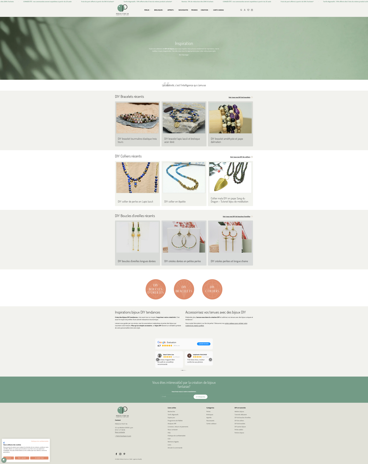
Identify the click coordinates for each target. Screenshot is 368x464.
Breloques (209, 417)
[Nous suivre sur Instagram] (120, 456)
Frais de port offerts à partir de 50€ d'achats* (49, 1)
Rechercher (171, 414)
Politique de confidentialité (176, 438)
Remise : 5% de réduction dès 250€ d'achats (149, 1)
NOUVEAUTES (183, 10)
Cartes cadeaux (211, 426)
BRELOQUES (158, 10)
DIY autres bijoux (240, 429)
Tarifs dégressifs (173, 417)
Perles (208, 414)
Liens (169, 447)
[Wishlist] (248, 10)
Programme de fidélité (175, 423)
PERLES (146, 10)
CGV (169, 441)
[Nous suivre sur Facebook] (116, 456)
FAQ (169, 435)
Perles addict (239, 432)
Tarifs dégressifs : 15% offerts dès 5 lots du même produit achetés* (99, 1)
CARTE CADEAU (218, 10)
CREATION (204, 10)
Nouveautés (210, 423)
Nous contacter (120, 434)
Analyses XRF (172, 426)
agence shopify (137, 461)
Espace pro (171, 420)
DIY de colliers (239, 423)
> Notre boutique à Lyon (123, 438)
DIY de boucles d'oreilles (243, 420)
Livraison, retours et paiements (178, 429)
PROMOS (194, 10)
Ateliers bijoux (239, 414)
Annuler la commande (175, 450)
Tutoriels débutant (241, 417)
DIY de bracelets (240, 426)
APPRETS (171, 10)
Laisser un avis (204, 344)
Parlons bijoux (239, 435)
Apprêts (209, 420)
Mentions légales (173, 444)
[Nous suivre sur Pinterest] (124, 456)
